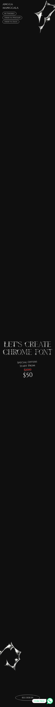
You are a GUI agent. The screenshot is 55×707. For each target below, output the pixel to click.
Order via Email (11, 22)
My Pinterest (9, 14)
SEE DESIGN (27, 697)
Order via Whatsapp (12, 18)
